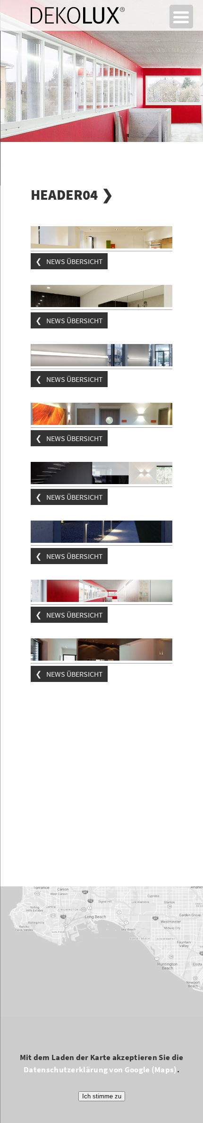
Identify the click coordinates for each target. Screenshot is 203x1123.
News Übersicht (74, 261)
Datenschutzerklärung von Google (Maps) (100, 1069)
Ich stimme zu (101, 1096)
